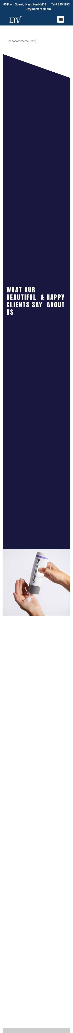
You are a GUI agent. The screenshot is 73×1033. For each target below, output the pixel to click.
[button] (60, 19)
